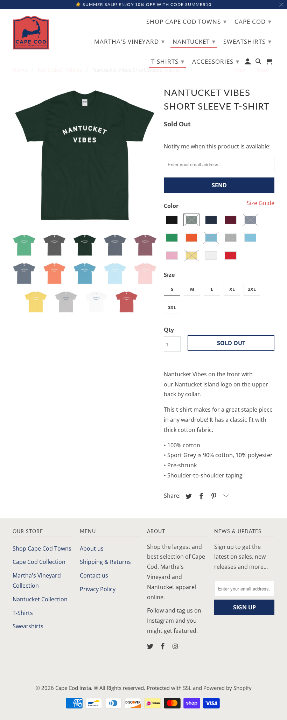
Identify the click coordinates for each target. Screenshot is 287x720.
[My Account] (248, 63)
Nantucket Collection (40, 599)
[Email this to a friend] (225, 496)
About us (92, 548)
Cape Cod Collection (39, 562)
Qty (169, 330)
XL (232, 289)
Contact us (94, 575)
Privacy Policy (97, 589)
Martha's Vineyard (129, 41)
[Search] (259, 63)
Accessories (215, 61)
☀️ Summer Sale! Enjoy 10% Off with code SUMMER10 (143, 4)
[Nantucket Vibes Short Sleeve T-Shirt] (85, 156)
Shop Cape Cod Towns (42, 548)
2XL (252, 289)
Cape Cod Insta (73, 687)
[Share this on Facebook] (200, 496)
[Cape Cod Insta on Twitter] (151, 646)
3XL (172, 307)
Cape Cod (253, 21)
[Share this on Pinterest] (212, 496)
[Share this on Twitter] (187, 496)
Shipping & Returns (105, 562)
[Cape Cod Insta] (31, 32)
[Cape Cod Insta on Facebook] (163, 646)
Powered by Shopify (227, 687)
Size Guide (260, 203)
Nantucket (194, 41)
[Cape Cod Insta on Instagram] (176, 646)
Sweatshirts (28, 626)
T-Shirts (23, 613)
